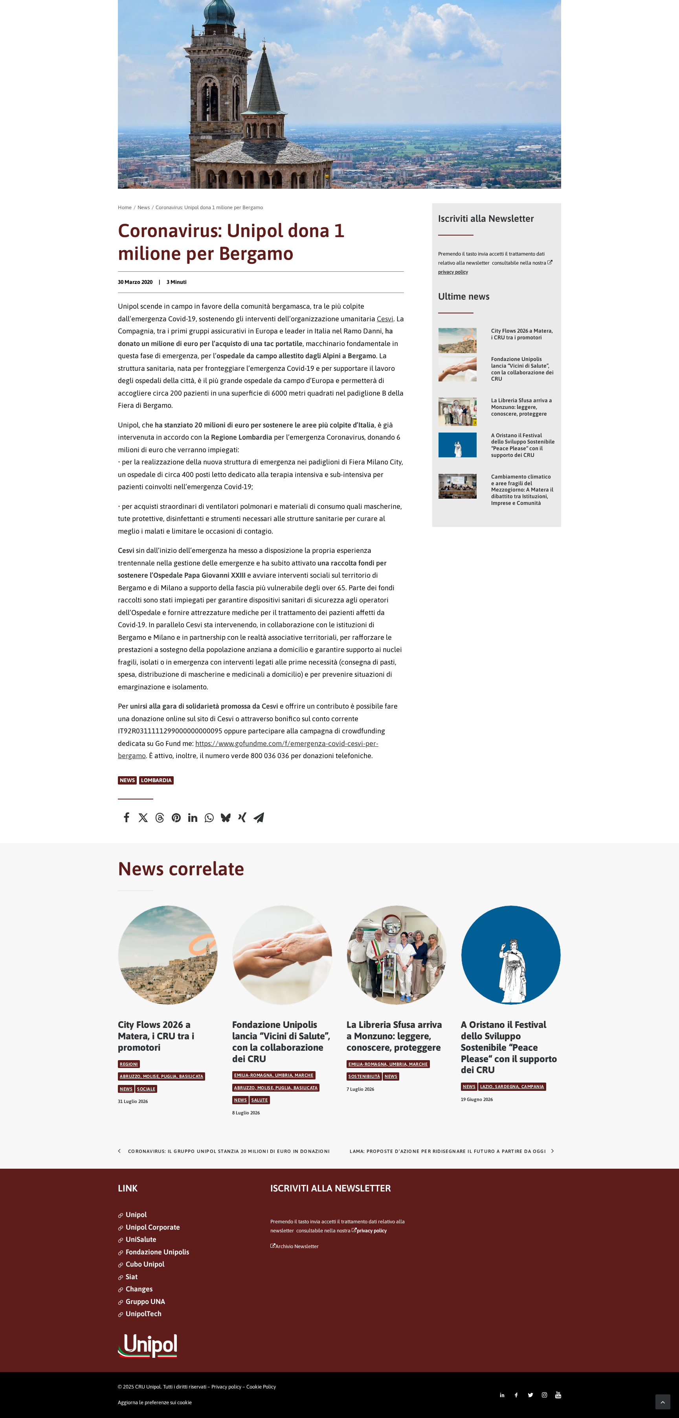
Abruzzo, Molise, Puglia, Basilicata (161, 1076)
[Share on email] (258, 818)
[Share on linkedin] (192, 818)
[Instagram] (544, 1395)
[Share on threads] (159, 818)
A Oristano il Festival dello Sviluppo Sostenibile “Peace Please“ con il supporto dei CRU (523, 445)
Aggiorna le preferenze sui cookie (155, 1402)
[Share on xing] (242, 818)
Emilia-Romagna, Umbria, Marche (274, 1075)
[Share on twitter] (143, 818)
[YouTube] (558, 1395)
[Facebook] (516, 1395)
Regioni (129, 1064)
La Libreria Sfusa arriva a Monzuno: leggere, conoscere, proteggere (521, 407)
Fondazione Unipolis (157, 1252)
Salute (259, 1100)
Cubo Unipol (145, 1264)
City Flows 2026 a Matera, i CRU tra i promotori (522, 334)
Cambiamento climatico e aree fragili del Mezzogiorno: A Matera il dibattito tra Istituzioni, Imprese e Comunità (522, 489)
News (144, 207)
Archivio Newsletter (297, 1246)
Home (125, 207)
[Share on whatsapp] (209, 818)
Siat (132, 1277)
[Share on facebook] (126, 818)
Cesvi (385, 319)
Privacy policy (226, 1387)
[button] (458, 340)
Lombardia (156, 780)
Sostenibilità (364, 1076)
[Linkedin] (502, 1395)
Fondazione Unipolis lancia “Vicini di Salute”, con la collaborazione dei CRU (522, 369)
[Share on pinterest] (176, 818)
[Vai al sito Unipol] (147, 1346)
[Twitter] (530, 1395)
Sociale (146, 1089)
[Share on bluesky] (225, 818)
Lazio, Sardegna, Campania (512, 1086)
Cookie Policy (261, 1387)
